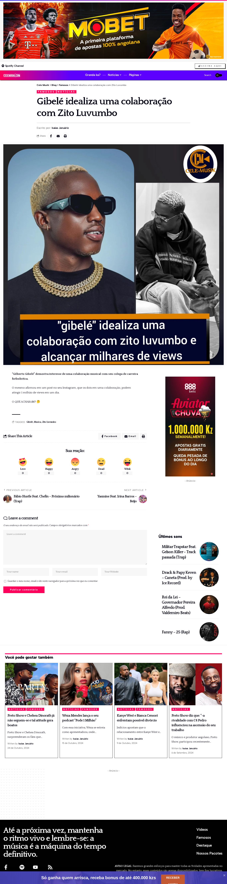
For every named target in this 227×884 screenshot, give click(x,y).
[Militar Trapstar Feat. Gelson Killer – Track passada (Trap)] (209, 551)
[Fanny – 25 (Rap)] (209, 631)
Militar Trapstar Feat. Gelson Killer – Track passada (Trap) (179, 552)
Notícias (66, 91)
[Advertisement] (190, 507)
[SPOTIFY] (21, 867)
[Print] (65, 136)
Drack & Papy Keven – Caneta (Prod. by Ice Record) (179, 577)
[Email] (58, 136)
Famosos (46, 91)
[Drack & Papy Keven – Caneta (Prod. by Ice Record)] (209, 577)
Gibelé (29, 422)
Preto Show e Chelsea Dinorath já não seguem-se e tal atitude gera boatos (30, 720)
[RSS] (50, 867)
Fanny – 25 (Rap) (176, 632)
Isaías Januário (60, 127)
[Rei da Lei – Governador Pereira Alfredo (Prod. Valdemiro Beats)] (209, 604)
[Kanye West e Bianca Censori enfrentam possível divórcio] (140, 684)
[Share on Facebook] (51, 136)
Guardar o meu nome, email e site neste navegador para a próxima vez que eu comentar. (52, 581)
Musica (37, 422)
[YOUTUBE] (35, 867)
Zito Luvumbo (49, 422)
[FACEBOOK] (5, 867)
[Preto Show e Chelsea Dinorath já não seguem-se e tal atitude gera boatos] (31, 684)
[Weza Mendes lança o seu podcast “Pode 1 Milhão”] (86, 684)
